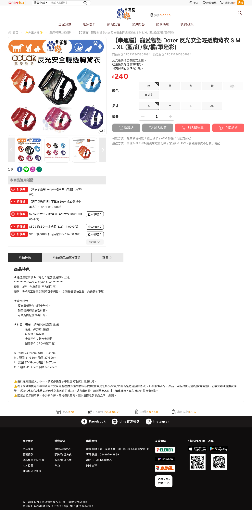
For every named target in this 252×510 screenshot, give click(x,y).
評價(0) (107, 257)
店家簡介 (89, 24)
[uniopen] (165, 460)
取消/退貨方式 (63, 460)
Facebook (97, 421)
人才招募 (28, 465)
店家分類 (64, 24)
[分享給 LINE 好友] (26, 169)
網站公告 (113, 24)
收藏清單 (211, 2)
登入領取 (93, 214)
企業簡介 (28, 448)
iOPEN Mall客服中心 (99, 460)
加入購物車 (195, 128)
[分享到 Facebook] (19, 169)
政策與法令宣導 (32, 471)
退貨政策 (187, 24)
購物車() (230, 2)
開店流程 (91, 465)
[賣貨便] (165, 470)
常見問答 (138, 24)
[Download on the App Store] (197, 458)
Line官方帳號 (129, 421)
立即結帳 (231, 128)
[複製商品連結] (39, 169)
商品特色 (25, 257)
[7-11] (165, 452)
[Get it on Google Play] (218, 458)
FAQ (57, 465)
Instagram (162, 421)
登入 (195, 2)
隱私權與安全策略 (33, 460)
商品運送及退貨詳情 (66, 257)
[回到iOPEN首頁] (16, 2)
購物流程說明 (63, 448)
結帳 (240, 2)
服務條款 (162, 24)
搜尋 (240, 13)
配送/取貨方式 (63, 454)
